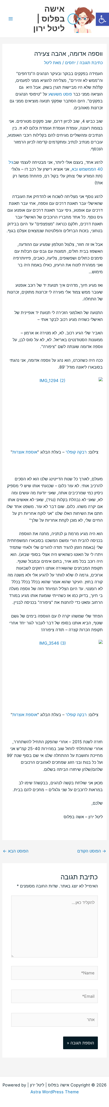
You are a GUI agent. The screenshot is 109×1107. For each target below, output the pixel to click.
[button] (102, 19)
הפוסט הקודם (91, 851)
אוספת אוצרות (24, 452)
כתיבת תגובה (91, 62)
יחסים (70, 62)
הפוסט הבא (15, 851)
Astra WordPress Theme (54, 1091)
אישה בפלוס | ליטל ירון (49, 18)
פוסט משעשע (59, 94)
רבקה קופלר (76, 452)
